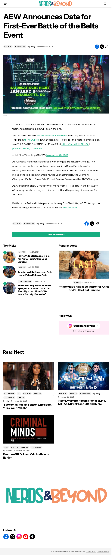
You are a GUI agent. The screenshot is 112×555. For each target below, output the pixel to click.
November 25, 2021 (57, 155)
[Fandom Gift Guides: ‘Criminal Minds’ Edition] (28, 429)
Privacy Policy (91, 551)
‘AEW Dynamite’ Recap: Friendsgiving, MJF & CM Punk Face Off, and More (82, 402)
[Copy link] (106, 46)
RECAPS (37, 393)
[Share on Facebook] (97, 46)
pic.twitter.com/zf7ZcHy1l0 (27, 148)
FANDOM (8, 46)
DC (19, 393)
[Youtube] (25, 536)
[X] (12, 536)
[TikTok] (32, 536)
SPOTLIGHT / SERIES (19, 447)
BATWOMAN (9, 393)
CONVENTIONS (25, 281)
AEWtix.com (69, 207)
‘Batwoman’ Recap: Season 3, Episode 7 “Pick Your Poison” (28, 406)
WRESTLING (20, 46)
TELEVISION (9, 397)
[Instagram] (19, 536)
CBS (6, 447)
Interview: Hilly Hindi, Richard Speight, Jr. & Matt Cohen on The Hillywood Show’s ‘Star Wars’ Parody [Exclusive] (34, 290)
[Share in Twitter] (101, 46)
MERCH (22, 267)
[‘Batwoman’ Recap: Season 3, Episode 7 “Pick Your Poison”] (28, 376)
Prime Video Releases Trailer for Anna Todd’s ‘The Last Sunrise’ (34, 259)
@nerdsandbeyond (84, 325)
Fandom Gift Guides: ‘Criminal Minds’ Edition (26, 456)
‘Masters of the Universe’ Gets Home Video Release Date (35, 274)
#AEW (41, 135)
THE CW (21, 397)
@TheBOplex (31, 139)
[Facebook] (6, 536)
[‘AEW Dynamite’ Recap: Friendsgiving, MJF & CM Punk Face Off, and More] (83, 376)
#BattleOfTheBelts (56, 135)
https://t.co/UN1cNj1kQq (75, 144)
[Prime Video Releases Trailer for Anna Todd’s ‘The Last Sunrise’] (9, 257)
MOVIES (22, 252)
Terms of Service (103, 551)
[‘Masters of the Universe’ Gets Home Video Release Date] (9, 272)
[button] (5, 4)
